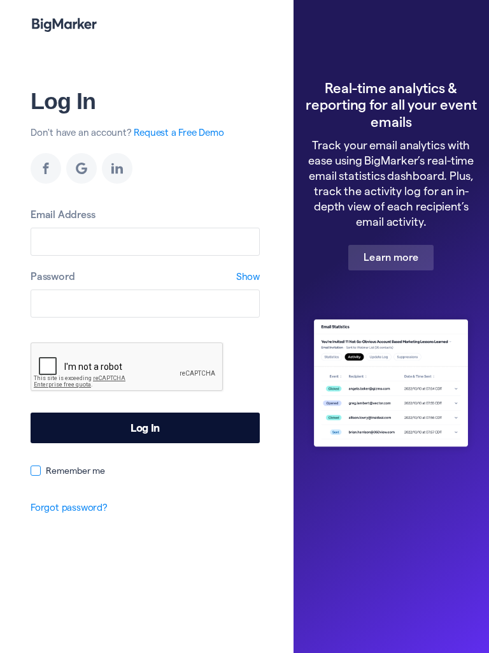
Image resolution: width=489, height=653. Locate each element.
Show (248, 276)
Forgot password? (69, 507)
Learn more (391, 257)
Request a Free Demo (178, 132)
